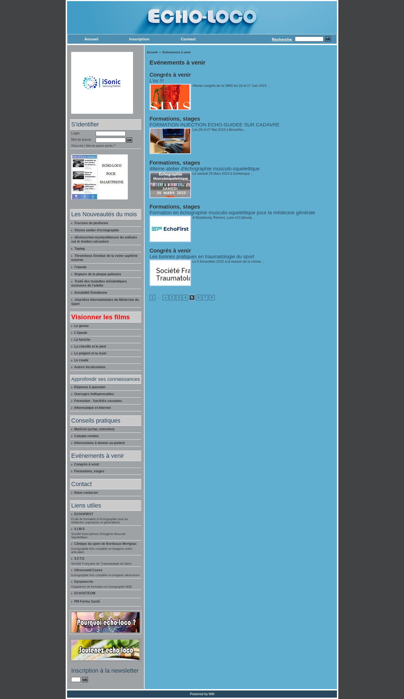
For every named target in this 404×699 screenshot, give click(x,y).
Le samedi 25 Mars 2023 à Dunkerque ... (222, 174)
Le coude (80, 360)
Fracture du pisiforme (91, 223)
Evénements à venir (176, 52)
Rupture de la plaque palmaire (97, 274)
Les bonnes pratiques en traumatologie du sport (202, 256)
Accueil (91, 39)
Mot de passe (81, 140)
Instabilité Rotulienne (90, 293)
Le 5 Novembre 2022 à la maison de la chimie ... (228, 261)
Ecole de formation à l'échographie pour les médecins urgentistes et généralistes (99, 520)
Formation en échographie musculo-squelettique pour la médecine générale (232, 212)
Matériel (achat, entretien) (93, 429)
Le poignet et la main (89, 353)
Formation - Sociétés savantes (97, 401)
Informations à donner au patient (99, 443)
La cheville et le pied (89, 346)
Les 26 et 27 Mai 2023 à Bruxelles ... (219, 130)
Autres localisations (89, 367)
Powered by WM (202, 694)
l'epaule (80, 267)
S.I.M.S (79, 529)
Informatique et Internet (92, 408)
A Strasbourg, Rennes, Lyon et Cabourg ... (223, 218)
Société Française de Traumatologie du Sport (101, 563)
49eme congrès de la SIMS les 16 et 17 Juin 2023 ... (231, 86)
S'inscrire (77, 145)
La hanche (81, 340)
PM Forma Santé (87, 601)
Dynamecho (83, 582)
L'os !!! (157, 81)
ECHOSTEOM (84, 593)
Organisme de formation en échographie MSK (101, 586)
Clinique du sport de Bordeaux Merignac (105, 544)
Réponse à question (89, 387)
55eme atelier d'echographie (96, 230)
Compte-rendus (86, 436)
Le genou (80, 326)
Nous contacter (85, 493)
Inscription (139, 39)
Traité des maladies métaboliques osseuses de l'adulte (99, 283)
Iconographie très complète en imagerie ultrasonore (105, 575)
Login (75, 133)
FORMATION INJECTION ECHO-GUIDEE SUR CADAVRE (215, 124)
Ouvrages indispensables (93, 394)
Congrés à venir (86, 464)
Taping (79, 249)
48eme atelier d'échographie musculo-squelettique (205, 168)
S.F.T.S (79, 559)
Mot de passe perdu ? (100, 145)
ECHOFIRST (83, 514)
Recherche (282, 39)
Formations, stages (88, 471)
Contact (188, 39)
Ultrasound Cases (88, 570)
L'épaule (80, 333)
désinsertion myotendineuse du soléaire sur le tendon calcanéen (104, 239)
